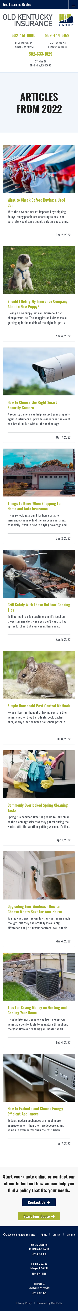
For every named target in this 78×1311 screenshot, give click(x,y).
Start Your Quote (36, 1216)
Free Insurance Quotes (17, 4)
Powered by (49, 1303)
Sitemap (70, 1234)
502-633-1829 (40, 54)
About (44, 1234)
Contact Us (36, 1202)
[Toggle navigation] (73, 4)
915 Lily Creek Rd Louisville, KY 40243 (39, 1246)
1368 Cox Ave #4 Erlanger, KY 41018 (39, 1266)
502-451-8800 (24, 35)
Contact (57, 1234)
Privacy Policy (24, 1303)
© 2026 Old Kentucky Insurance (19, 1234)
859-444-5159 (57, 35)
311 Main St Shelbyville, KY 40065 (39, 1285)
